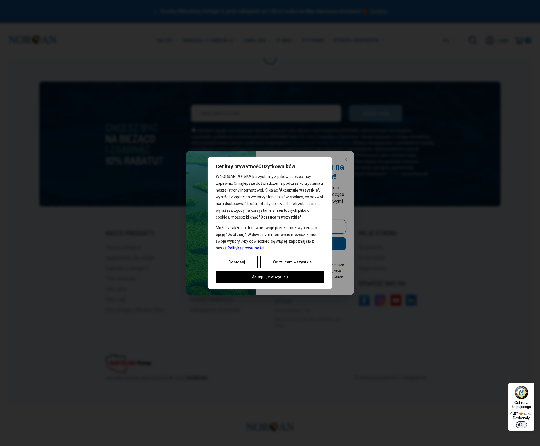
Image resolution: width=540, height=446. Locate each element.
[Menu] (531, 386)
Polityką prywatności (246, 248)
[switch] (521, 424)
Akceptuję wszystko (270, 276)
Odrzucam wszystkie (292, 262)
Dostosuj (237, 262)
